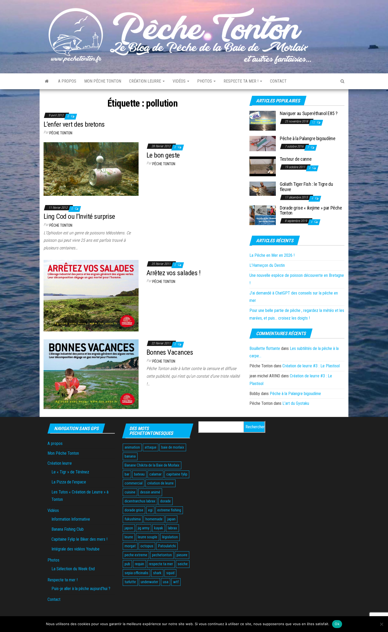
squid (170, 573)
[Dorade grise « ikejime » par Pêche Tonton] (262, 214)
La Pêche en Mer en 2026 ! (272, 255)
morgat (130, 546)
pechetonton (162, 555)
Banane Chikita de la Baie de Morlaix (152, 465)
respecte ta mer (161, 564)
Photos (205, 81)
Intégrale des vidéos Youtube (75, 549)
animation (132, 447)
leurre (129, 537)
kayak (158, 528)
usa (165, 581)
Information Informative (70, 519)
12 (314, 122)
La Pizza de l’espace (68, 481)
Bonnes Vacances (169, 352)
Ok (337, 624)
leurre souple (147, 537)
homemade (154, 519)
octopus (146, 546)
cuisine (130, 492)
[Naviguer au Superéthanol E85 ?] (262, 120)
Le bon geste (163, 155)
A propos (67, 81)
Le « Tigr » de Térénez (70, 471)
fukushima (133, 519)
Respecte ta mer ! (241, 81)
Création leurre (145, 81)
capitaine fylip (176, 474)
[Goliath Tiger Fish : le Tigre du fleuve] (262, 188)
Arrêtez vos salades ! (173, 273)
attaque (151, 447)
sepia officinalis (136, 573)
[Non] (381, 624)
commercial (134, 483)
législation (170, 537)
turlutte (130, 581)
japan (171, 519)
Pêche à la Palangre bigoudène (307, 138)
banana (130, 456)
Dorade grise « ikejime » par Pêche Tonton (311, 210)
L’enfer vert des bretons (74, 124)
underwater (149, 581)
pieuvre (182, 555)
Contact (278, 81)
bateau (139, 474)
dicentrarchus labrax (140, 501)
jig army (143, 528)
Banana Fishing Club (67, 529)
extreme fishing (169, 510)
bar (127, 474)
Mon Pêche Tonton (102, 81)
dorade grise (134, 510)
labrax (172, 528)
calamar (155, 474)
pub (127, 564)
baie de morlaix (172, 447)
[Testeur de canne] (262, 166)
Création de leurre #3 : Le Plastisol (311, 365)
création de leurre (160, 483)
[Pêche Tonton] (47, 81)
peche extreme (136, 555)
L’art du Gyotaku (295, 403)
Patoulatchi (167, 546)
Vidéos (180, 81)
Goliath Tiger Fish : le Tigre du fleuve (306, 186)
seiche (183, 564)
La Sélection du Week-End (73, 568)
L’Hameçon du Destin (267, 265)
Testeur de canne (295, 159)
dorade (165, 501)
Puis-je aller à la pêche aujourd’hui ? (80, 588)
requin (139, 564)
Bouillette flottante (264, 348)
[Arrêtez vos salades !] (91, 295)
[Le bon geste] (91, 168)
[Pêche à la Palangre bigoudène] (262, 143)
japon (129, 528)
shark (157, 573)
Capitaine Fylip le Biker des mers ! (79, 539)
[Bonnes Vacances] (91, 373)
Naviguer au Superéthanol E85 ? (308, 113)
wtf (176, 581)
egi (150, 510)
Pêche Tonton (60, 133)
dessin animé (150, 492)
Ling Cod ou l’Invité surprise (79, 216)
